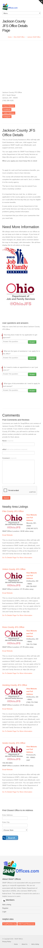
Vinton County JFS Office (13, 569)
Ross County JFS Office (13, 627)
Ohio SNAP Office (19, 37)
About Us (24, 944)
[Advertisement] (21, 63)
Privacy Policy (6, 941)
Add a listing (6, 904)
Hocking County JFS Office (14, 685)
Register (5, 908)
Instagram (7, 116)
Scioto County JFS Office (13, 743)
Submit (6, 498)
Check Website (8, 106)
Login (4, 912)
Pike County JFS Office (13, 511)
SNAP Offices (21, 6)
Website (10, 535)
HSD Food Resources (26, 924)
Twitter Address (8, 113)
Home (10, 37)
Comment (9, 458)
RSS (3, 900)
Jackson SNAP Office (33, 37)
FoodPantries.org (9, 924)
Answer (32, 342)
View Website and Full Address (31, 517)
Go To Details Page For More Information (17, 557)
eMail (14, 449)
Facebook (6, 109)
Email (4, 535)
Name (7, 441)
